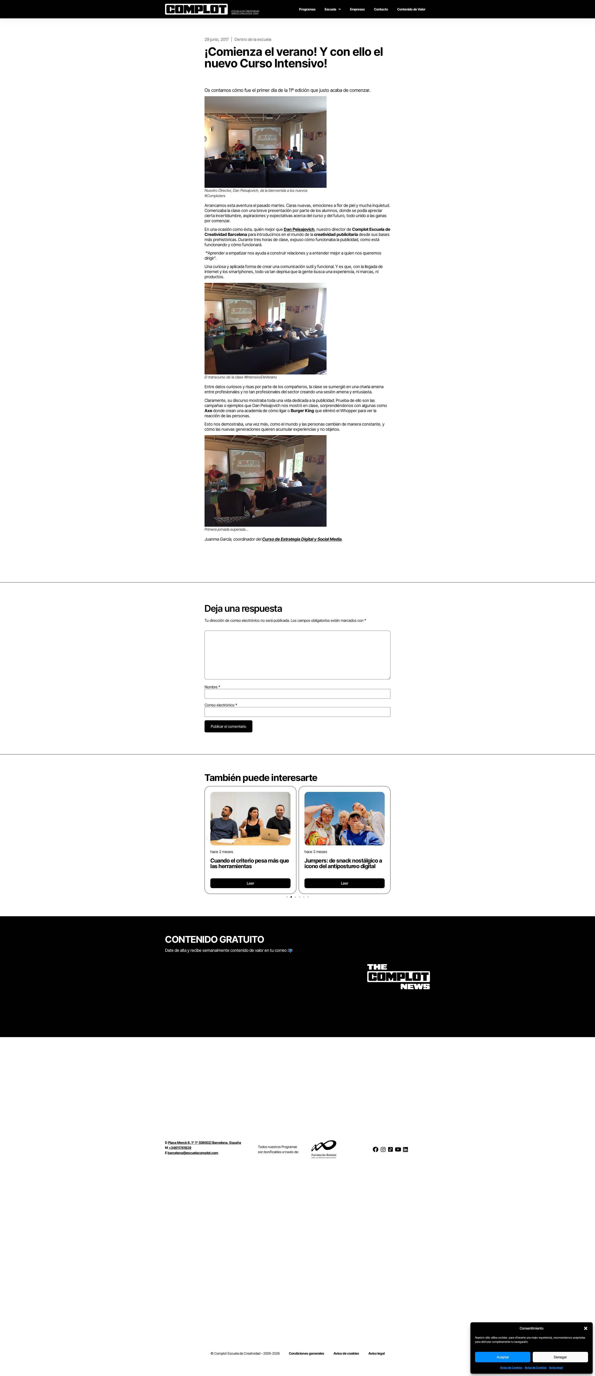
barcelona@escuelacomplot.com (193, 1153)
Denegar (560, 1357)
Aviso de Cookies (511, 1367)
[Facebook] (375, 1149)
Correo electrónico (221, 705)
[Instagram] (383, 1149)
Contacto (381, 9)
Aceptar (503, 1357)
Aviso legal (556, 1367)
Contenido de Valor (411, 9)
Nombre (212, 687)
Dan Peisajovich (299, 229)
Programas (307, 9)
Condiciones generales (306, 1353)
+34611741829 (180, 1148)
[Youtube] (398, 1149)
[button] (585, 1328)
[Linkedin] (405, 1149)
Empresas (357, 9)
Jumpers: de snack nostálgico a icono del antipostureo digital (343, 863)
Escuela (330, 9)
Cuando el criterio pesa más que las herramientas (249, 863)
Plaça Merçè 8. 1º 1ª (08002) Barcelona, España (204, 1142)
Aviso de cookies (346, 1353)
